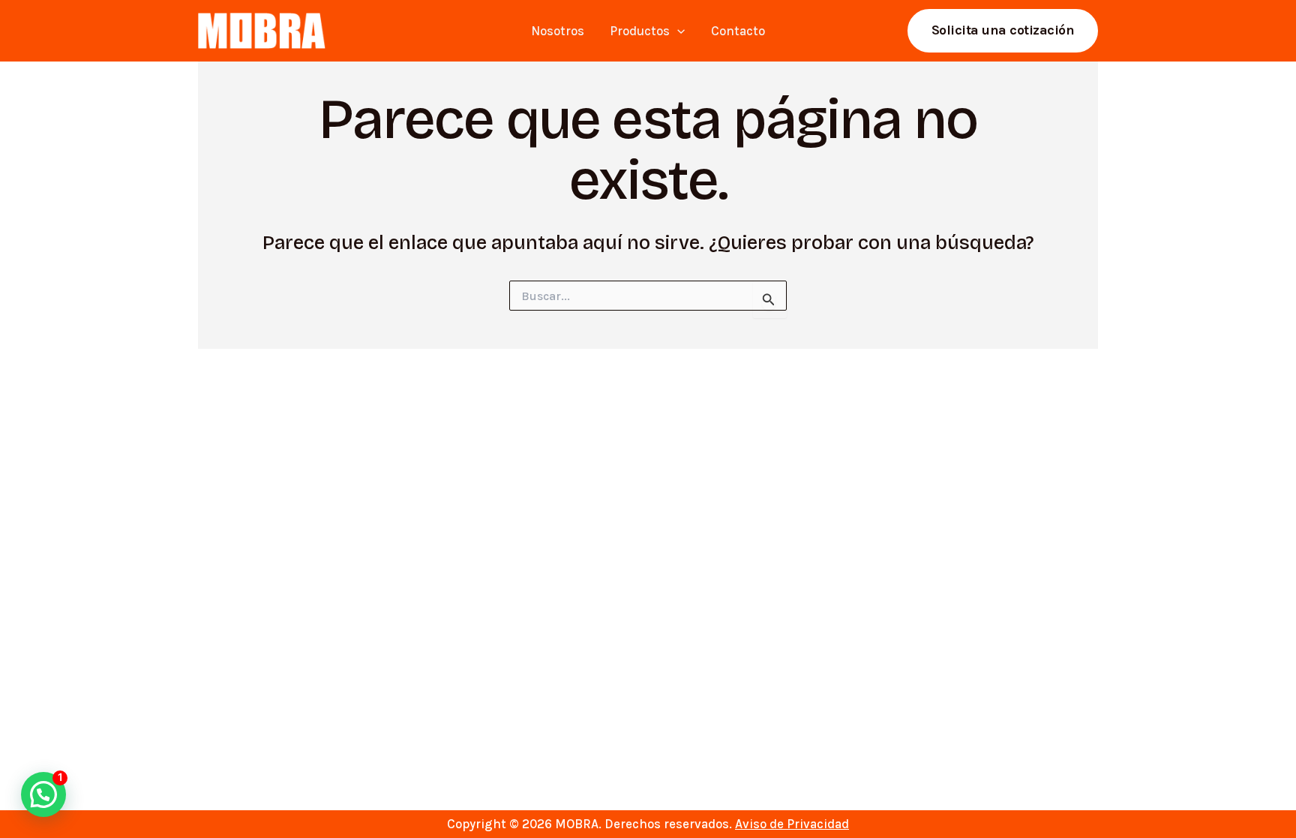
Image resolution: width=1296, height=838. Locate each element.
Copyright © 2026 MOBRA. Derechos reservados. (648, 823)
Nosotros (557, 30)
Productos (640, 30)
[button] (677, 31)
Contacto (738, 30)
